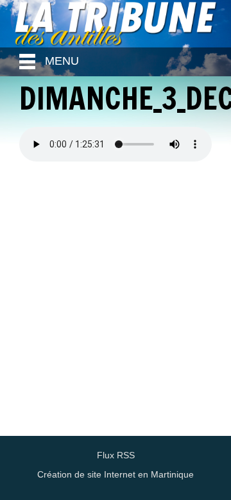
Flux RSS (116, 455)
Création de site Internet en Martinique (115, 474)
